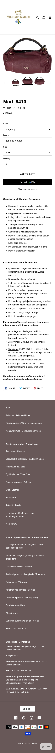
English (27, 709)
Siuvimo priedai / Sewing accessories (24, 423)
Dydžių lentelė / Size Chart (18, 474)
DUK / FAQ (11, 524)
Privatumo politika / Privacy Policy (22, 597)
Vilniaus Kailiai (31, 743)
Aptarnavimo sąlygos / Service (20, 589)
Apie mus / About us (15, 451)
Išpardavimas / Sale (15, 466)
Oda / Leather (12, 490)
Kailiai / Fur (11, 497)
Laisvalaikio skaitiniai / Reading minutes (25, 459)
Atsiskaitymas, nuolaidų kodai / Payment (25, 574)
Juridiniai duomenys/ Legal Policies (22, 620)
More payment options (27, 189)
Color (5, 124)
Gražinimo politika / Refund (19, 566)
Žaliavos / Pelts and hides (18, 415)
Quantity (6, 158)
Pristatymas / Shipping (16, 582)
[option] (16, 81)
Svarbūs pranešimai (15, 605)
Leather (6, 135)
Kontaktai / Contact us (16, 628)
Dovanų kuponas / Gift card (19, 482)
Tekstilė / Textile (13, 505)
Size (5, 147)
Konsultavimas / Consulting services (23, 431)
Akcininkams (12, 613)
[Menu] (50, 17)
